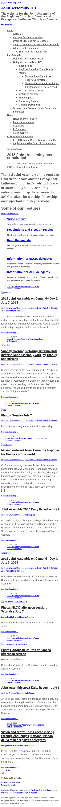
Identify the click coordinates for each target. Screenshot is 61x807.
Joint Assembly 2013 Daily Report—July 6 (30, 688)
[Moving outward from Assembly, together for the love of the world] (6, 444)
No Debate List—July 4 (31, 90)
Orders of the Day (28, 94)
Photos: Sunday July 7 (16, 415)
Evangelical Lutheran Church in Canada (41, 308)
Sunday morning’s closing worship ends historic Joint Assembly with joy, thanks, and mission (29, 355)
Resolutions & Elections (20, 136)
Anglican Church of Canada (12, 308)
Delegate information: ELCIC (28, 58)
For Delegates (15, 55)
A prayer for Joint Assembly (28, 37)
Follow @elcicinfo (8, 785)
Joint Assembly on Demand (12, 311)
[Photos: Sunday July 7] (3, 409)
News (10, 115)
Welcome (18, 34)
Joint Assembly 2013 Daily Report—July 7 (30, 509)
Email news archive (23, 122)
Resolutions (25, 65)
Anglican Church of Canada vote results (34, 143)
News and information (25, 118)
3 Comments (12, 341)
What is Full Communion (26, 48)
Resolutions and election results (30, 229)
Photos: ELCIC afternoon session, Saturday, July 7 (24, 609)
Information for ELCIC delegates (30, 258)
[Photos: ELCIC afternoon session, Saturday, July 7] (14, 602)
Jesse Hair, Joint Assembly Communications (25, 339)
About (10, 30)
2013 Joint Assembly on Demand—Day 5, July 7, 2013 (29, 300)
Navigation (6, 24)
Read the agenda (19, 240)
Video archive (20, 133)
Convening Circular (29, 101)
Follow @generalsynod (10, 782)
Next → (11, 770)
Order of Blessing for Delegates (30, 41)
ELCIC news (19, 129)
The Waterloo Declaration (33, 51)
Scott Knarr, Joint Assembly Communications (25, 725)
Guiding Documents (29, 104)
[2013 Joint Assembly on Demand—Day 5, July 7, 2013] (6, 293)
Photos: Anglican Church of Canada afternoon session (26, 652)
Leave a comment (14, 288)
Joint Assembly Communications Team (23, 286)
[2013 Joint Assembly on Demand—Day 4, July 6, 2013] (6, 553)
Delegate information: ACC (27, 62)
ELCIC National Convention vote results (34, 140)
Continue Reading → (9, 333)
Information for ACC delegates (28, 272)
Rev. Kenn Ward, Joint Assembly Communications (27, 438)
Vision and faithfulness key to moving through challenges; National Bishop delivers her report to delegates (27, 736)
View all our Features (10, 214)
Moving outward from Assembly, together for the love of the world (30, 452)
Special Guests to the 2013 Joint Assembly (36, 44)
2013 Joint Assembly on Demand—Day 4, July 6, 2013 (29, 560)
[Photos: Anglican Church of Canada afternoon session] (14, 644)
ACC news (18, 126)
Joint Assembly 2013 (19, 8)
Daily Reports (26, 97)
